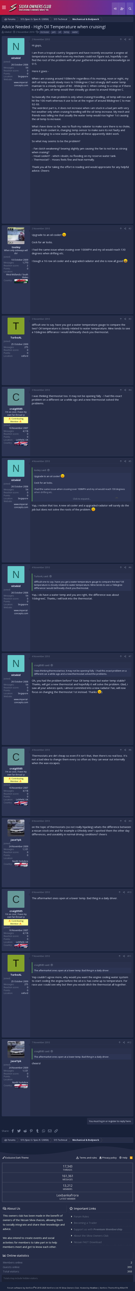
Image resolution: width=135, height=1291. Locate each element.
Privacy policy (109, 1157)
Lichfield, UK (22, 439)
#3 (130, 318)
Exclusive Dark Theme (17, 1157)
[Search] (130, 8)
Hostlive (94, 1287)
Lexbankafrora (67, 1195)
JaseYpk (16, 839)
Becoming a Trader (85, 1222)
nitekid (7, 32)
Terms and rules (88, 1157)
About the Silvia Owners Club (91, 1235)
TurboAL (16, 337)
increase (44, 32)
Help (125, 1157)
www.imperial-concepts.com (21, 84)
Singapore (23, 76)
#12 (129, 1042)
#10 (129, 892)
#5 (130, 461)
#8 (130, 749)
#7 (130, 656)
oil (60, 32)
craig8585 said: (42, 665)
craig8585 (15, 408)
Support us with (98, 1229)
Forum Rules (81, 1216)
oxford (24, 355)
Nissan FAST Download (88, 1242)
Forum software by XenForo (33, 1287)
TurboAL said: (41, 576)
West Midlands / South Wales (17, 276)
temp (66, 32)
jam (54, 32)
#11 (129, 956)
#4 (130, 390)
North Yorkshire (20, 861)
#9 (130, 820)
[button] (4, 7)
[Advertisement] (81, 197)
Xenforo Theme (114, 1287)
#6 (130, 567)
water (75, 32)
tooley (16, 247)
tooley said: (40, 470)
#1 (130, 39)
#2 (130, 228)
